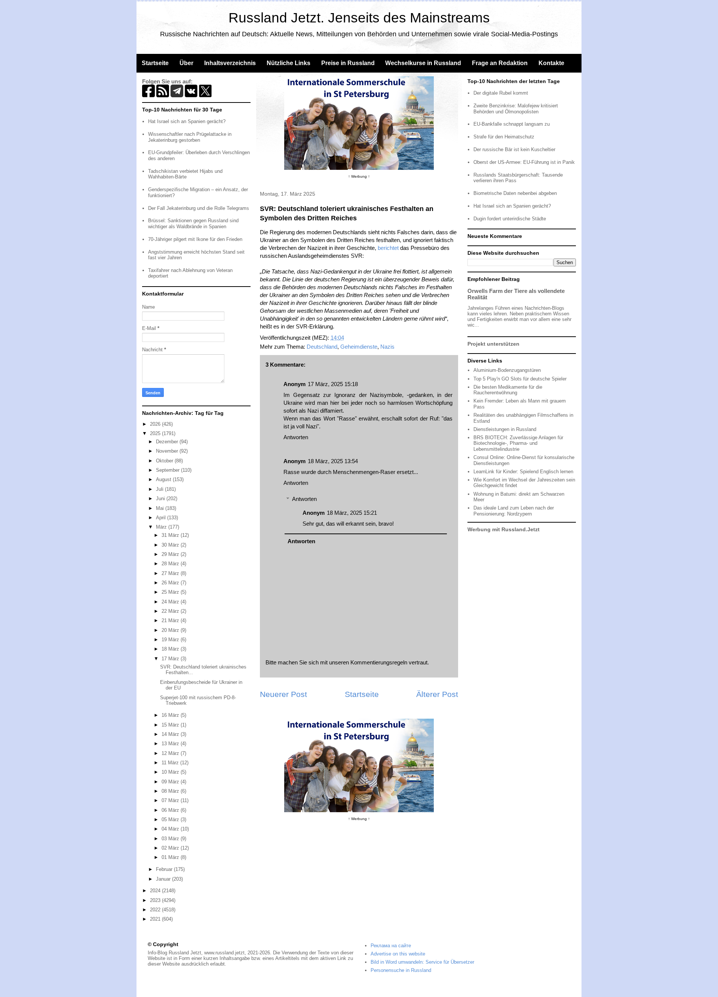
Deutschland (322, 346)
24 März (171, 602)
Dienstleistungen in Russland (504, 429)
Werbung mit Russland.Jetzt (503, 529)
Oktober (165, 461)
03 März (171, 838)
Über (186, 63)
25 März (171, 592)
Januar (164, 879)
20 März (171, 630)
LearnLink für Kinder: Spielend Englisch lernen (523, 471)
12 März (171, 753)
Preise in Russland (348, 63)
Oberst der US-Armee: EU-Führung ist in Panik (524, 162)
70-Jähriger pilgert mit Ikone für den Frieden (195, 239)
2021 (156, 919)
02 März (171, 848)
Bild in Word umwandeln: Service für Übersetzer (422, 962)
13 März (171, 743)
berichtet (388, 248)
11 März (171, 762)
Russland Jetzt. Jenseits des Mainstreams (359, 17)
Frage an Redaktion (500, 63)
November (168, 451)
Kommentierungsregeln (378, 662)
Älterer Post (437, 694)
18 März (171, 649)
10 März (171, 772)
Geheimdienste (358, 346)
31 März (171, 535)
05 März (171, 819)
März (162, 527)
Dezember (168, 441)
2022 (156, 909)
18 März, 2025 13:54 (333, 461)
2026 (156, 424)
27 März (171, 573)
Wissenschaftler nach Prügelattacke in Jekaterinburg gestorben (189, 137)
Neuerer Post (283, 694)
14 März (171, 734)
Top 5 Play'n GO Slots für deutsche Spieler (520, 379)
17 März (171, 658)
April (161, 517)
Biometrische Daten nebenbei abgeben (515, 193)
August (164, 479)
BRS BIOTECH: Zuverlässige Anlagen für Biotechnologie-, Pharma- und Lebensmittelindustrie (518, 443)
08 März (171, 791)
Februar (165, 869)
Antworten (295, 437)
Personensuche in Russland (401, 970)
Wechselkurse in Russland (423, 63)
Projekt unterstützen (493, 344)
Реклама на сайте (391, 945)
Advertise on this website (398, 954)
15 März (171, 725)
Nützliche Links (288, 63)
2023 (156, 900)
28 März (171, 563)
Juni (161, 498)
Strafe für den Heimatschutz (503, 137)
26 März (171, 582)
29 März (171, 554)
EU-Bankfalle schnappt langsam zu (511, 124)
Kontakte (551, 63)
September (168, 470)
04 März (171, 829)
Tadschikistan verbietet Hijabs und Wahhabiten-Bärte (185, 174)
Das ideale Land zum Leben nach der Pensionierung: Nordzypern (513, 511)
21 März (171, 620)
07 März (171, 800)
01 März (171, 857)
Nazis (387, 346)
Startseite (155, 63)
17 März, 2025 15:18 (333, 384)
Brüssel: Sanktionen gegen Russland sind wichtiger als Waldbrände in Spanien (193, 223)
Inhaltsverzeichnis (230, 63)
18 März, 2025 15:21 (352, 513)
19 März (171, 639)
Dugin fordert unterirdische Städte (509, 218)
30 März (171, 545)
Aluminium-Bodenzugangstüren (507, 370)
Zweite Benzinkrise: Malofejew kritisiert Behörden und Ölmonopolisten (515, 108)
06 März (171, 810)
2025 (156, 433)
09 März (171, 782)
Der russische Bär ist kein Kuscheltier (514, 149)
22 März (171, 611)
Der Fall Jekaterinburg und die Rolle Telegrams (198, 208)
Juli (160, 489)
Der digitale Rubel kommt (500, 93)
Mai (160, 508)
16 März (171, 715)
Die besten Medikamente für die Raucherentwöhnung (507, 390)
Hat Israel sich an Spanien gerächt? (186, 121)
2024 (156, 890)
